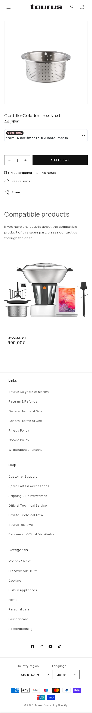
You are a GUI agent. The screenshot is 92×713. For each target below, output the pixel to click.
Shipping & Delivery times (28, 496)
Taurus (39, 705)
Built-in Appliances (23, 590)
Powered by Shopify (56, 705)
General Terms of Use (25, 421)
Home (13, 600)
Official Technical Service (28, 505)
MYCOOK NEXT (16, 337)
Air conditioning (21, 629)
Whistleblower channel (26, 450)
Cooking (15, 580)
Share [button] (16, 192)
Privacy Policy (19, 430)
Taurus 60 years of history (29, 392)
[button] (8, 7)
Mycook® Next (20, 561)
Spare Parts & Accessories (29, 486)
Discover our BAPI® (23, 571)
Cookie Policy (19, 440)
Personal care (19, 609)
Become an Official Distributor (32, 534)
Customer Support (23, 476)
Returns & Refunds (23, 401)
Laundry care (18, 619)
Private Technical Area (26, 515)
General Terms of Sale (26, 411)
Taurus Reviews (21, 525)
